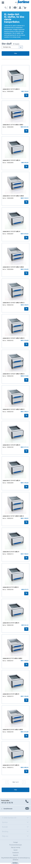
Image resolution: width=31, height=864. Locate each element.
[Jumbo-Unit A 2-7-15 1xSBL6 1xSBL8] (15, 645)
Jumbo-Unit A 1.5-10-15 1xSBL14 (11, 160)
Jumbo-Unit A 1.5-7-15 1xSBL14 (11, 89)
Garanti (15, 850)
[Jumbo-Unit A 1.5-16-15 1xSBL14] (15, 432)
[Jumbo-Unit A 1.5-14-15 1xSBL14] (15, 467)
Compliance (15, 852)
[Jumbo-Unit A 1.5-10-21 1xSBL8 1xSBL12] (15, 325)
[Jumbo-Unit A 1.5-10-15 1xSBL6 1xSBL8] (15, 254)
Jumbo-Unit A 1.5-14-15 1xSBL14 (11, 480)
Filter (15, 53)
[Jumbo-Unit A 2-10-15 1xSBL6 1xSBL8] (15, 716)
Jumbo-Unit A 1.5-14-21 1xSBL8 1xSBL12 (13, 302)
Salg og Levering (15, 847)
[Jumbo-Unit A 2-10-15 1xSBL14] (15, 610)
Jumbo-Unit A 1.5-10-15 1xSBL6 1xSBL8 (13, 267)
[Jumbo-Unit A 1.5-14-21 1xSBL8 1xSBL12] (15, 289)
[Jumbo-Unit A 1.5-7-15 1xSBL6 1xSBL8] (15, 111)
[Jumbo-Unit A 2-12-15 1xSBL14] (15, 681)
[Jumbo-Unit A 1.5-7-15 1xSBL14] (15, 76)
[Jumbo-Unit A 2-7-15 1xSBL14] (15, 574)
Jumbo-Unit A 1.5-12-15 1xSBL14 (11, 231)
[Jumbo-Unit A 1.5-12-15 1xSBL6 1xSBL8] (15, 183)
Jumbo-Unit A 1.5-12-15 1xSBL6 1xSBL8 (13, 196)
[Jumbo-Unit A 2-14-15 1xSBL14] (15, 752)
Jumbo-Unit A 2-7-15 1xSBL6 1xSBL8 (12, 658)
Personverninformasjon (15, 845)
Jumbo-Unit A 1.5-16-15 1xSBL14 (11, 445)
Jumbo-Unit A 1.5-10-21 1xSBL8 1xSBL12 (13, 338)
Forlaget (15, 842)
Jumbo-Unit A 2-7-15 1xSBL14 (10, 587)
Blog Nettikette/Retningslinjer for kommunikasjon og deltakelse (15, 858)
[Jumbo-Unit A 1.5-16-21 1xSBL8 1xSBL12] (15, 361)
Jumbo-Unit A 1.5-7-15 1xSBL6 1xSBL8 (13, 124)
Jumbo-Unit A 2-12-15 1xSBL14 (11, 694)
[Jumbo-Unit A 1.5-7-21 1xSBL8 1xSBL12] (15, 503)
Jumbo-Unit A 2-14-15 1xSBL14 (11, 765)
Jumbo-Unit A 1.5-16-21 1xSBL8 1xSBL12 (13, 374)
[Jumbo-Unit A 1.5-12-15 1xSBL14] (15, 218)
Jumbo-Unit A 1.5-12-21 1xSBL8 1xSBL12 (13, 409)
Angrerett (15, 855)
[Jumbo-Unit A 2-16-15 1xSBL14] (15, 538)
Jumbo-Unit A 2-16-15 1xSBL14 (11, 551)
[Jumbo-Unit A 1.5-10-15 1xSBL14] (15, 147)
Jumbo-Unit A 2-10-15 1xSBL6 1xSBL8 (13, 729)
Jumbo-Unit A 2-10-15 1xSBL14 (11, 623)
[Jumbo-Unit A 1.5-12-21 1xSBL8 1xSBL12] (15, 396)
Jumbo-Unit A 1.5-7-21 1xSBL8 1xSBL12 (13, 516)
